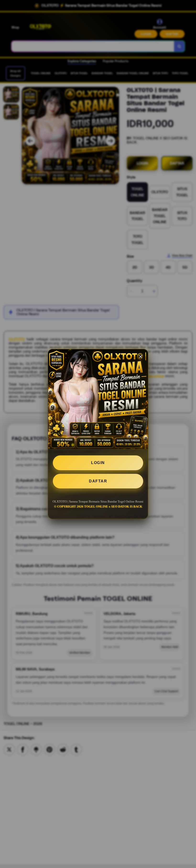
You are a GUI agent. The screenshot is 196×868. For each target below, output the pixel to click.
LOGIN (98, 463)
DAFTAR (98, 481)
